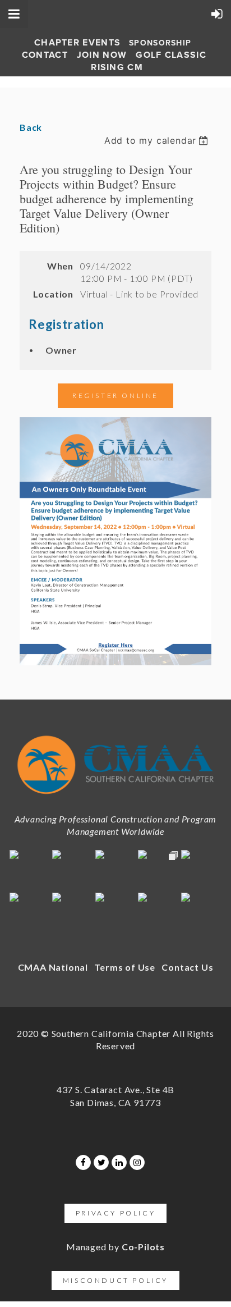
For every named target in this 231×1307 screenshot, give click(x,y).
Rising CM (117, 67)
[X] (101, 1162)
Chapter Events (77, 42)
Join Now (102, 55)
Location (53, 294)
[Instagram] (137, 1162)
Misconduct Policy (115, 1280)
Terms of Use (124, 967)
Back (31, 127)
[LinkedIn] (119, 1162)
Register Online (115, 395)
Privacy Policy (115, 1213)
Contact (45, 55)
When (60, 266)
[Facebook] (83, 1162)
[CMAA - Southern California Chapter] (115, 797)
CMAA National (53, 967)
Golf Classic (171, 55)
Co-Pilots (143, 1246)
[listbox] (157, 140)
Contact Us (187, 967)
